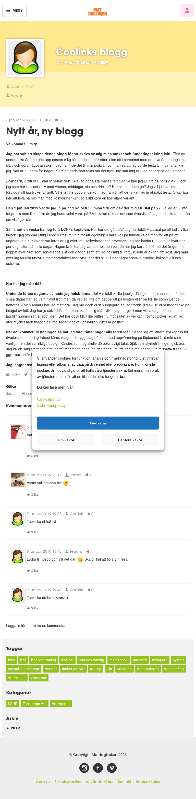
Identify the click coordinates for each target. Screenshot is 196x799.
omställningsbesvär (23, 668)
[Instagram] (84, 768)
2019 (13, 727)
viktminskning (148, 668)
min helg (140, 659)
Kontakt (124, 781)
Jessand (13, 393)
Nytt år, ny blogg (44, 131)
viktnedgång (174, 668)
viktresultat (17, 677)
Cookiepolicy (49, 399)
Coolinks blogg (91, 52)
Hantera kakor (148, 781)
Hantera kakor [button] (130, 440)
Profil (22, 86)
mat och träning (91, 659)
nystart (178, 659)
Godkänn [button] (98, 423)
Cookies (43, 781)
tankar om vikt (73, 668)
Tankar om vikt (34, 703)
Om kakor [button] (66, 440)
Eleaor (27, 393)
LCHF (16, 374)
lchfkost (67, 659)
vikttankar (38, 677)
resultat (51, 668)
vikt (109, 668)
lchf (23, 659)
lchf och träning (43, 659)
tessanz (75, 551)
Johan (75, 475)
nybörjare (159, 659)
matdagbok (118, 659)
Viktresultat (61, 703)
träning (95, 668)
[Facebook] (98, 768)
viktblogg (124, 668)
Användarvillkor (99, 781)
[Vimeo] (112, 768)
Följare (16, 95)
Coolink (76, 513)
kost (11, 659)
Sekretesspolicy (68, 781)
